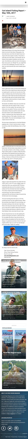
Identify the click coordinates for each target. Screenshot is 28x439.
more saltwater (16, 293)
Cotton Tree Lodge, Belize (12, 306)
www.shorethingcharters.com (11, 255)
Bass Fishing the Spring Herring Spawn (11, 276)
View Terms (7, 436)
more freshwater (16, 262)
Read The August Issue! (12, 353)
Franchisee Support (22, 436)
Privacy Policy (14, 436)
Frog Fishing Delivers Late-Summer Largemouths (13, 374)
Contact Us (24, 433)
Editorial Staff (6, 286)
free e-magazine (11, 413)
